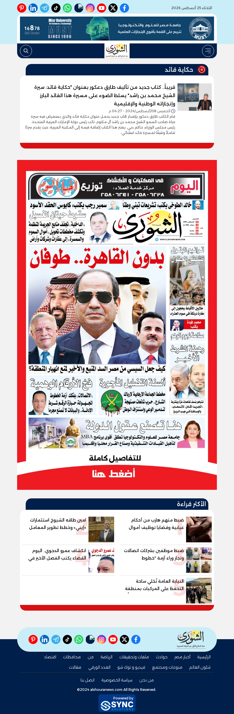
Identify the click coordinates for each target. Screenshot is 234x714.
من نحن (146, 680)
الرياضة (106, 656)
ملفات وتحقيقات (134, 656)
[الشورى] (117, 50)
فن (91, 656)
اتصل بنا (87, 680)
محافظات (72, 656)
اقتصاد (50, 656)
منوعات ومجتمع (167, 667)
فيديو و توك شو (131, 667)
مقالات (75, 667)
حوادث (162, 656)
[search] (26, 51)
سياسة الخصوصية (116, 680)
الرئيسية (204, 656)
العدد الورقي (99, 667)
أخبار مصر (182, 656)
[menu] (208, 51)
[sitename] (191, 639)
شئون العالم (200, 667)
